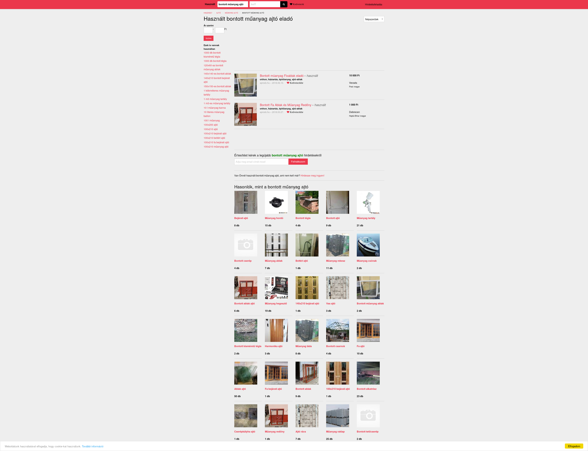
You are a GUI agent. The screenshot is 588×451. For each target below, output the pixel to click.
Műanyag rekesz (335, 260)
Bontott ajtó (333, 218)
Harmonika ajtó (274, 346)
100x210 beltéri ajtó (214, 138)
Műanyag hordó (274, 218)
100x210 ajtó (211, 129)
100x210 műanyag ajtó (216, 146)
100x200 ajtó (211, 124)
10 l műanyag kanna (215, 107)
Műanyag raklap (335, 431)
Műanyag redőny (275, 431)
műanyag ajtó (231, 12)
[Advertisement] (260, 45)
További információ (92, 446)
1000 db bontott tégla (215, 61)
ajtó (218, 12)
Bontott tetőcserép (368, 431)
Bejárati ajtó (241, 218)
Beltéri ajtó (302, 260)
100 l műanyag (212, 120)
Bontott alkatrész (367, 389)
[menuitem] (374, 19)
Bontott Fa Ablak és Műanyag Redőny (285, 105)
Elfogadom (574, 446)
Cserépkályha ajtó (244, 431)
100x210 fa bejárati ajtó (216, 142)
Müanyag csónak (367, 260)
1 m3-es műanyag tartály (217, 103)
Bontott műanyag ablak (370, 303)
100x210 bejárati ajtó (338, 389)
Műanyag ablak (274, 260)
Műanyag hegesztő (276, 303)
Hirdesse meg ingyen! (312, 175)
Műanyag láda (304, 346)
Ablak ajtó (240, 389)
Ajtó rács (301, 431)
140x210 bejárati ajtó (307, 303)
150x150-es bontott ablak (217, 86)
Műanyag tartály (366, 218)
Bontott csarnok (335, 346)
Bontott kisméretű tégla (247, 346)
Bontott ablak (303, 389)
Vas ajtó (330, 303)
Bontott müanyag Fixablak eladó (281, 75)
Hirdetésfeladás (373, 4)
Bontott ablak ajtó (244, 303)
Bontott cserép (243, 260)
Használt (210, 4)
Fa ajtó (361, 346)
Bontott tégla (303, 218)
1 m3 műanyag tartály (215, 99)
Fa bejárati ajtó (273, 389)
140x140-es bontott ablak (217, 73)
